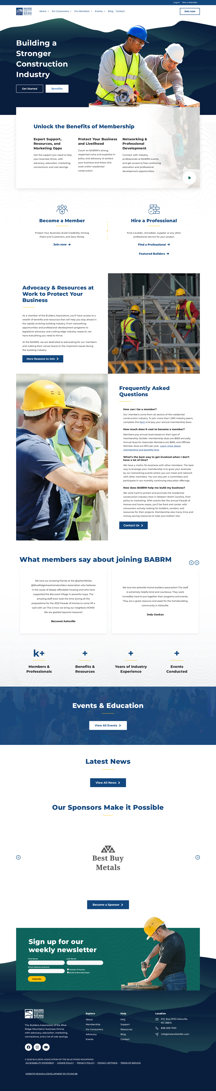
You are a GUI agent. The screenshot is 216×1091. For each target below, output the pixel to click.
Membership (93, 1024)
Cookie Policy (65, 1063)
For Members (81, 11)
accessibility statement (40, 1063)
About (42, 11)
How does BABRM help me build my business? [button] (154, 487)
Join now (189, 11)
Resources (126, 1029)
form (142, 422)
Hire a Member (189, 2)
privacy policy (85, 1063)
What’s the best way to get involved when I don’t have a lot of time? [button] (156, 459)
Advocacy (91, 1034)
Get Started (29, 88)
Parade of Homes (77, 969)
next (197, 562)
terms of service (130, 1063)
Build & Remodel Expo (79, 972)
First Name (33, 959)
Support (125, 1024)
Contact (120, 11)
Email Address (35, 967)
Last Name (71, 959)
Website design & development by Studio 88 (52, 1074)
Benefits (57, 88)
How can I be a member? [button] (140, 409)
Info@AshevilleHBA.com (175, 1034)
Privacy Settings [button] (107, 1063)
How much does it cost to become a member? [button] (154, 429)
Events (98, 11)
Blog (110, 11)
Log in (177, 2)
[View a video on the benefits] (189, 177)
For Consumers (60, 11)
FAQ (122, 1019)
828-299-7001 (168, 1028)
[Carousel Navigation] (193, 562)
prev (191, 562)
